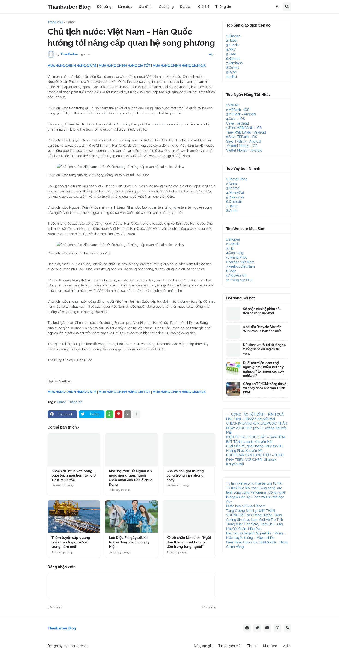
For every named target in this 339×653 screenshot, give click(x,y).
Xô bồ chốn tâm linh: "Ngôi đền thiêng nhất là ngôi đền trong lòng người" (189, 542)
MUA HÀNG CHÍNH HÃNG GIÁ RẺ (72, 66)
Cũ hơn (207, 607)
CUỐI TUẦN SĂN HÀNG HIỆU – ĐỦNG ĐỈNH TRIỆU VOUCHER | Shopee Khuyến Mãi (255, 459)
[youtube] (267, 628)
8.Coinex (232, 67)
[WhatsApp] (109, 414)
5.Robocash (235, 197)
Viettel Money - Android (244, 150)
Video (287, 646)
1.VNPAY (232, 105)
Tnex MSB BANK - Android (246, 132)
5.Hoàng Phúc (236, 257)
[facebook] (247, 628)
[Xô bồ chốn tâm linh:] (189, 516)
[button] (278, 6)
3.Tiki (229, 248)
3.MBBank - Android (241, 114)
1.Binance (233, 36)
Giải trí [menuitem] (203, 7)
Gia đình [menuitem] (145, 7)
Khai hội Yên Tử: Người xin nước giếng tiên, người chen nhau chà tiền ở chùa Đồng (130, 478)
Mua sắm (270, 646)
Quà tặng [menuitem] (166, 7)
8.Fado (231, 271)
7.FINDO (232, 206)
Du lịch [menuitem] (186, 7)
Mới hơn (56, 607)
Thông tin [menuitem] (223, 7)
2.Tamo (231, 183)
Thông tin (75, 402)
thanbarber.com (76, 646)
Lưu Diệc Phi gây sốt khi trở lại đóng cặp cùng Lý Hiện (129, 542)
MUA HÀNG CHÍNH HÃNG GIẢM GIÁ (179, 66)
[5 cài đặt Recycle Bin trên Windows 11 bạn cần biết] (233, 332)
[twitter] (257, 628)
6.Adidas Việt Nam (240, 262)
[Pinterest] (118, 414)
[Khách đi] (74, 450)
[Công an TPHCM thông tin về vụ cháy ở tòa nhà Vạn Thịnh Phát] (233, 389)
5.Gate (231, 54)
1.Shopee (233, 239)
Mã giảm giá (203, 646)
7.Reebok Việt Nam (240, 266)
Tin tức (252, 646)
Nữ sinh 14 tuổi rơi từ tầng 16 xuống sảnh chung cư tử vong (264, 349)
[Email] (127, 414)
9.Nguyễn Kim (236, 275)
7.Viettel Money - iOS (242, 146)
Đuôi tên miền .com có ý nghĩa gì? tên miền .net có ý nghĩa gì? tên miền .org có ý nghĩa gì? (263, 369)
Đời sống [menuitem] (104, 7)
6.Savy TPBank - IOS (241, 137)
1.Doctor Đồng (236, 179)
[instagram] (277, 628)
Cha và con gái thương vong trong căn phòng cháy (185, 475)
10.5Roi (231, 76)
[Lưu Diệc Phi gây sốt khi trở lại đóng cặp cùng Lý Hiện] (131, 516)
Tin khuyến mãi (229, 646)
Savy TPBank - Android (243, 141)
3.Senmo (232, 188)
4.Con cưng (234, 253)
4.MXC (231, 49)
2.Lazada (233, 244)
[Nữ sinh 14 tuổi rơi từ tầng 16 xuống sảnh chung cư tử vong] (233, 350)
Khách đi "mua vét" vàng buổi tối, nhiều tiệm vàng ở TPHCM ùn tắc (73, 475)
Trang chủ (55, 22)
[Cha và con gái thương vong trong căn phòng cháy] (189, 450)
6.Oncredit (234, 201)
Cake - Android (237, 123)
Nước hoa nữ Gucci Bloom (245, 506)
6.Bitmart (233, 58)
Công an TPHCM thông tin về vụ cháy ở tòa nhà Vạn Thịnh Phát (264, 388)
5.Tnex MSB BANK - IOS (244, 128)
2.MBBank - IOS (237, 110)
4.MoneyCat (235, 192)
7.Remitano (234, 63)
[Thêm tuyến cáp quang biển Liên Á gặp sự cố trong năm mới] (74, 516)
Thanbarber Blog (69, 6)
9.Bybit (231, 72)
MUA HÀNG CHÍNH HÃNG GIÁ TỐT (124, 66)
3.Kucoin (232, 45)
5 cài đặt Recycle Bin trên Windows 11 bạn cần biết (262, 329)
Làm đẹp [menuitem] (125, 7)
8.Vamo (231, 210)
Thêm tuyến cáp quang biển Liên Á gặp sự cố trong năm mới (70, 542)
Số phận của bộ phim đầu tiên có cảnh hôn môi (262, 311)
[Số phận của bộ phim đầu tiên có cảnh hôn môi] (233, 314)
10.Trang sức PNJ (239, 280)
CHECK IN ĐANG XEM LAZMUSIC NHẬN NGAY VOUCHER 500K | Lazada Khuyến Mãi (256, 428)
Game (70, 22)
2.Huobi (231, 40)
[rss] (287, 628)
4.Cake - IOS (235, 119)
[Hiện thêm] (136, 414)
